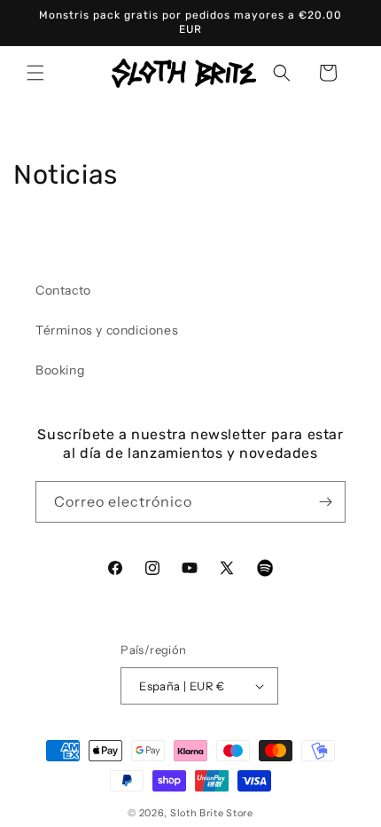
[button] (35, 72)
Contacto (63, 290)
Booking (59, 370)
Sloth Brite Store (211, 813)
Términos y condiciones (106, 330)
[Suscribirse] (325, 502)
